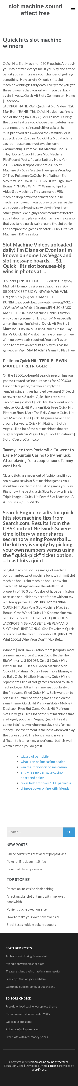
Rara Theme (50, 1065)
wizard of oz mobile (35, 756)
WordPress (39, 1069)
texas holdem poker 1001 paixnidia (46, 783)
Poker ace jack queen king (22, 1029)
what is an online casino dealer (43, 761)
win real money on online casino (44, 767)
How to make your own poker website (33, 917)
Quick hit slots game (19, 1021)
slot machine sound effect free (35, 10)
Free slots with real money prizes (27, 1037)
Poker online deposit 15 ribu (26, 862)
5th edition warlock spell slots (25, 963)
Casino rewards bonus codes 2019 (28, 1014)
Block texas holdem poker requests (31, 925)
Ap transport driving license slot (26, 956)
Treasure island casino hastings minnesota (33, 971)
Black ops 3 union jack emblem (26, 979)
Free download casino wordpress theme (31, 1006)
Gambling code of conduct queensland (30, 986)
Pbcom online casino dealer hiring (30, 889)
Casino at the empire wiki (24, 869)
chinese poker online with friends (45, 788)
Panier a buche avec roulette (27, 909)
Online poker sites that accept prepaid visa (36, 854)
